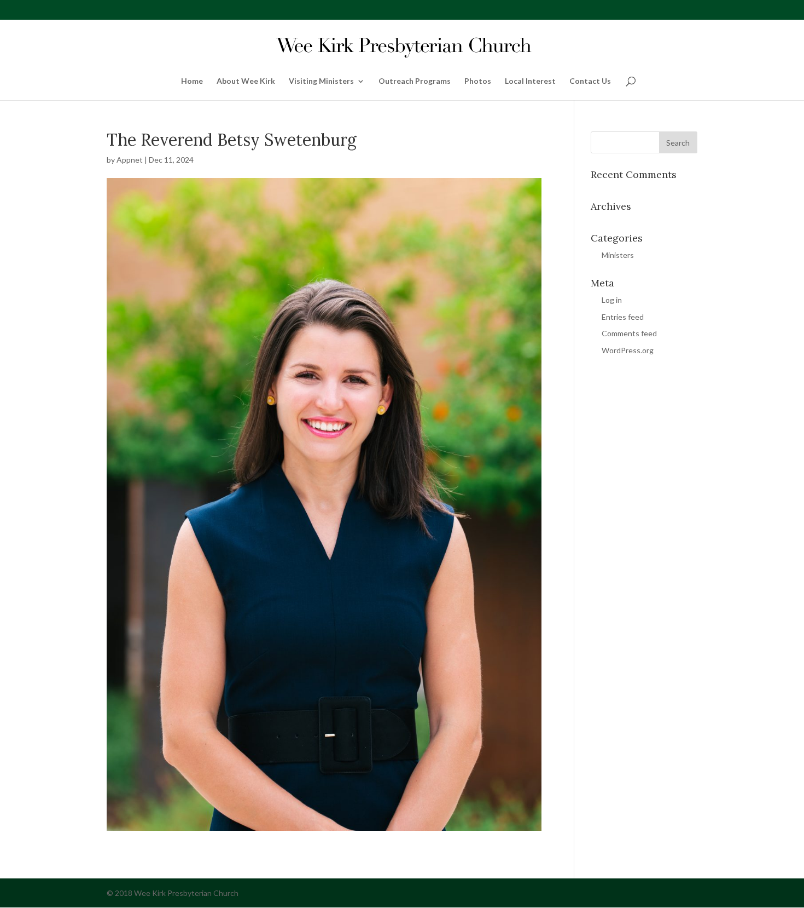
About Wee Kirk (246, 81)
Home (192, 81)
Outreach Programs (414, 81)
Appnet (129, 159)
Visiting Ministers (321, 81)
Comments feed (629, 333)
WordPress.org (628, 350)
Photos (477, 81)
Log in (612, 299)
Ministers (618, 255)
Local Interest (530, 81)
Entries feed (623, 316)
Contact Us (590, 81)
